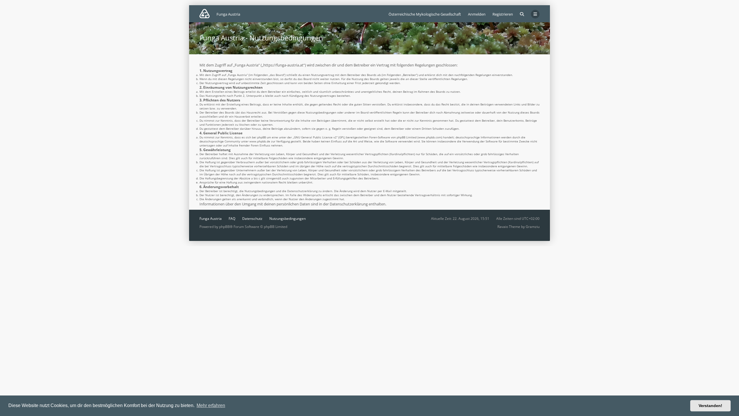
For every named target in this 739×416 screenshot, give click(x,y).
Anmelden (477, 14)
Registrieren (502, 14)
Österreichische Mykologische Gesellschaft (425, 14)
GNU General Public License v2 (315, 137)
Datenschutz (252, 218)
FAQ (232, 218)
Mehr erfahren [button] (211, 405)
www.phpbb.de (259, 141)
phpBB (224, 226)
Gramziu (533, 226)
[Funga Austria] (204, 13)
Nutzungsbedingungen (287, 218)
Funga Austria (210, 218)
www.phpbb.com (429, 137)
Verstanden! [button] (710, 405)
